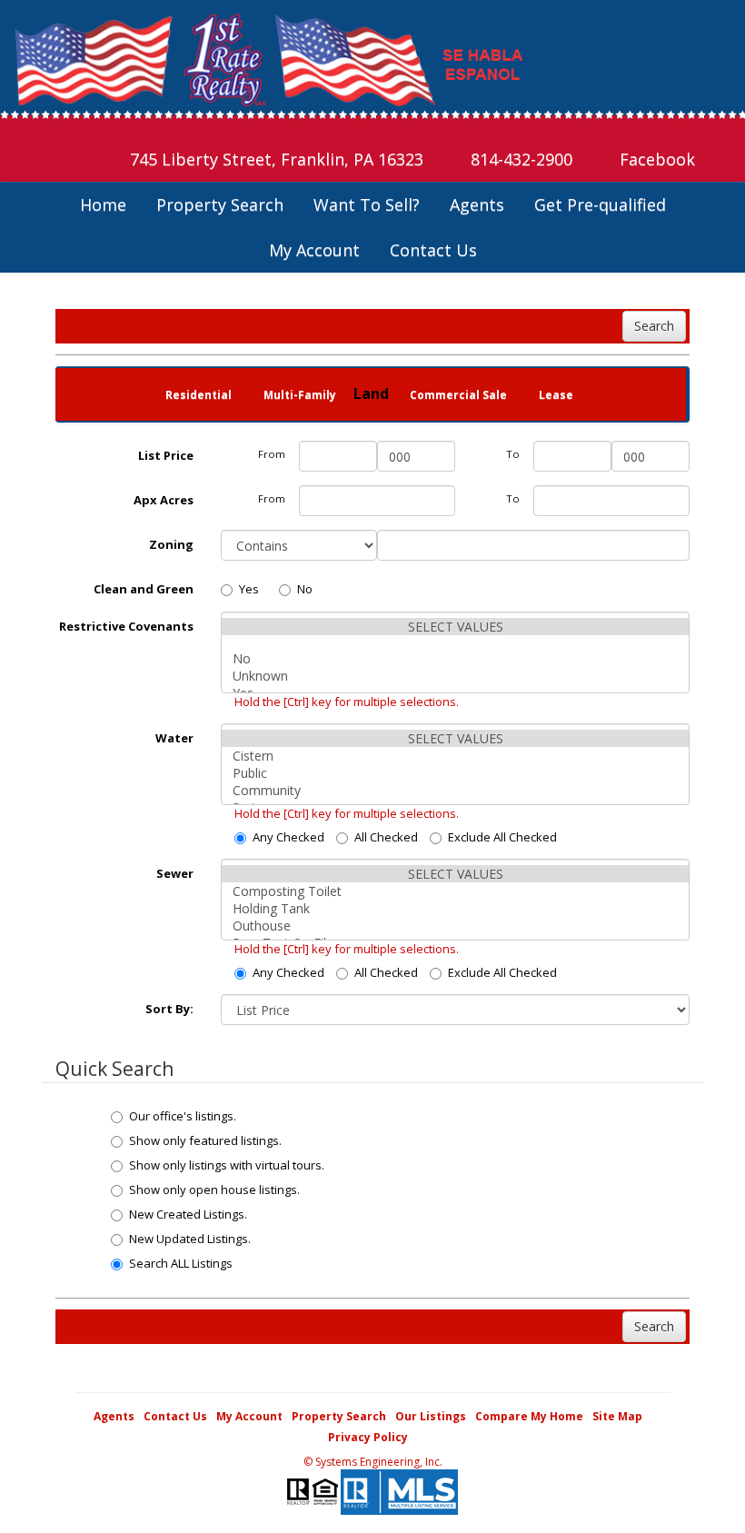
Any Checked (288, 837)
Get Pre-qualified (600, 204)
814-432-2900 (519, 159)
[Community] (455, 790)
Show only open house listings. (214, 1189)
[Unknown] (455, 675)
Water (174, 738)
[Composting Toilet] (455, 891)
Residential (198, 395)
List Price (166, 455)
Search (654, 325)
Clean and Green (144, 589)
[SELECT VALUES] (455, 626)
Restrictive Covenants (126, 626)
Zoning (171, 544)
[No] (455, 658)
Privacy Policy (368, 1437)
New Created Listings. (188, 1214)
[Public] (455, 772)
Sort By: (169, 1008)
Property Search (219, 204)
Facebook (655, 159)
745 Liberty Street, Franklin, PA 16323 (274, 159)
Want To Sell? (366, 204)
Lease (556, 395)
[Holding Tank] (455, 908)
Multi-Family (299, 395)
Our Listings (430, 1416)
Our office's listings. (182, 1116)
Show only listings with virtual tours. (226, 1165)
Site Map (617, 1416)
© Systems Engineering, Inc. (372, 1461)
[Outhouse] (455, 925)
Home (103, 204)
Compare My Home (529, 1416)
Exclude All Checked (502, 837)
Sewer (175, 873)
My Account (314, 250)
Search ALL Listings (181, 1263)
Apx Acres (164, 500)
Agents (477, 204)
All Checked (386, 837)
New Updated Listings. (190, 1238)
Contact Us (433, 250)
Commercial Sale (458, 395)
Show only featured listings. (205, 1140)
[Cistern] (455, 755)
